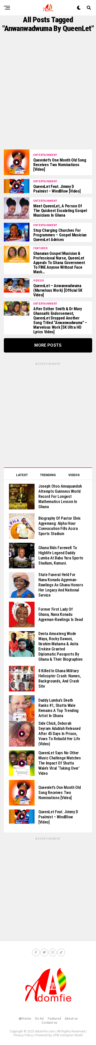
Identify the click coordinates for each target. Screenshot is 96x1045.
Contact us (49, 1022)
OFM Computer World (68, 1035)
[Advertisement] (48, 91)
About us (71, 1018)
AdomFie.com (45, 1031)
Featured (54, 1018)
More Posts (47, 345)
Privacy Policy (23, 1035)
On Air (39, 1018)
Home (26, 1018)
